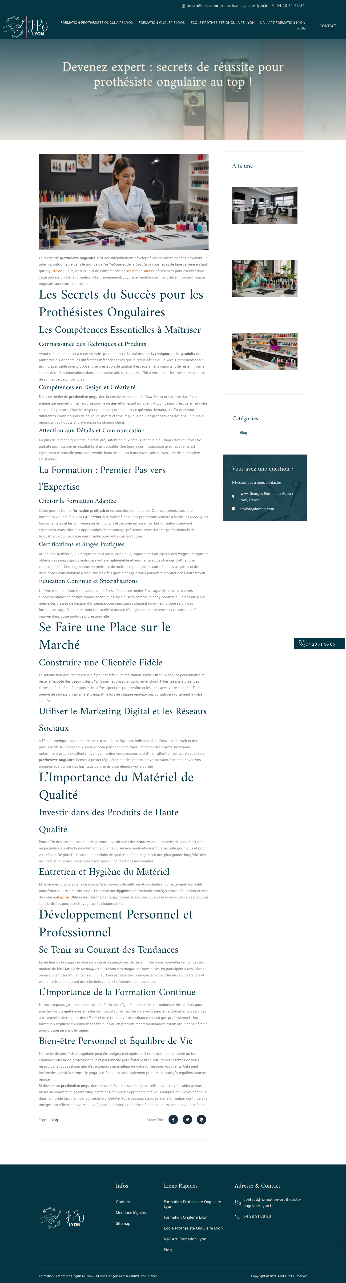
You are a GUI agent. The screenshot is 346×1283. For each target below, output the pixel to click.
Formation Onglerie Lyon (162, 22)
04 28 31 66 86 (320, 643)
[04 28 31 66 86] (302, 643)
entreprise (61, 897)
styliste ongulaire (59, 270)
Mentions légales (131, 1212)
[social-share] (173, 1119)
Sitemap (123, 1223)
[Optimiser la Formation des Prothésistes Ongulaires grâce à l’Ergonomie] (265, 205)
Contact (123, 1201)
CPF (68, 516)
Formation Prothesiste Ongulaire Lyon (96, 22)
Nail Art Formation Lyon (282, 22)
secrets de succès (140, 270)
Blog (301, 28)
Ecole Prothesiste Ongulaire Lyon (223, 22)
